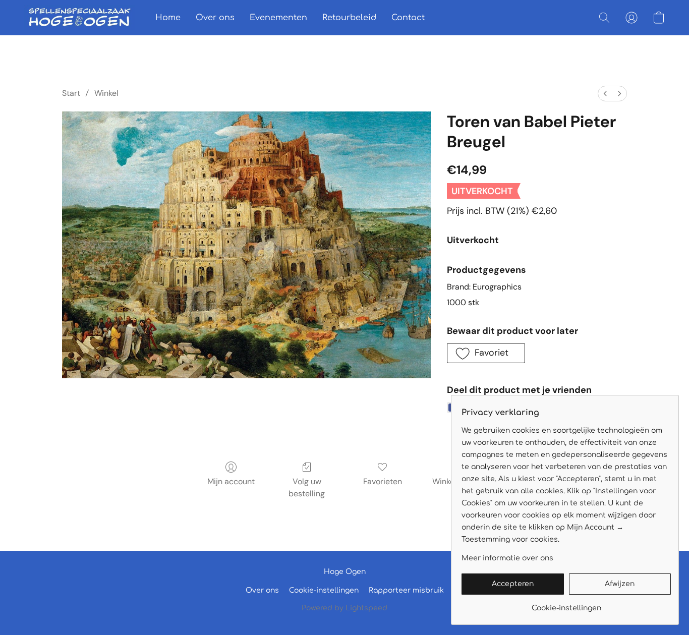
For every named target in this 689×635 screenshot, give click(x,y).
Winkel (106, 93)
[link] (566, 604)
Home (168, 17)
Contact (408, 17)
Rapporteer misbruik (406, 590)
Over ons (215, 17)
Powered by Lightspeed (344, 608)
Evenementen (278, 17)
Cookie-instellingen (324, 590)
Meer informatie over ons (507, 558)
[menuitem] (605, 93)
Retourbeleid (349, 17)
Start (71, 93)
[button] (79, 17)
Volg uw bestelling (307, 487)
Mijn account (231, 481)
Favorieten (382, 481)
